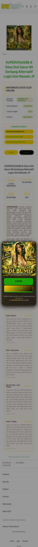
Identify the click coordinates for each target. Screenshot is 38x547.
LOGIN (18, 281)
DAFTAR (18, 288)
